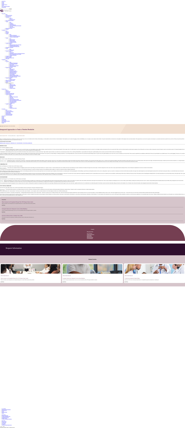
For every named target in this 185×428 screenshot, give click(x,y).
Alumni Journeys (89, 236)
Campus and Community (90, 234)
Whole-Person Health (90, 237)
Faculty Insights (89, 235)
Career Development (90, 238)
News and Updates (89, 233)
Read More (3, 205)
